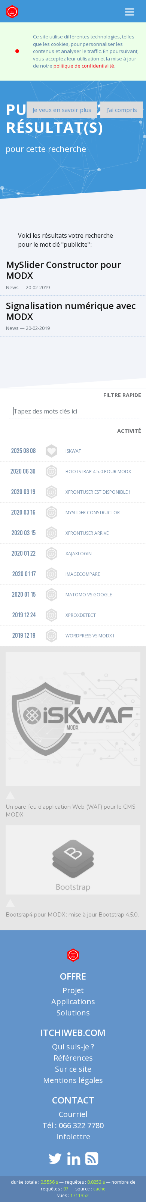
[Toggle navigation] (129, 11)
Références (73, 1058)
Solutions (73, 1013)
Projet (73, 990)
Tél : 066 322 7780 (73, 1125)
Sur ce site (73, 1069)
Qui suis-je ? (73, 1047)
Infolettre (73, 1136)
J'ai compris (121, 109)
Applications (73, 1001)
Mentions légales (73, 1080)
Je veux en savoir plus (62, 109)
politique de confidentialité (84, 65)
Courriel (73, 1114)
